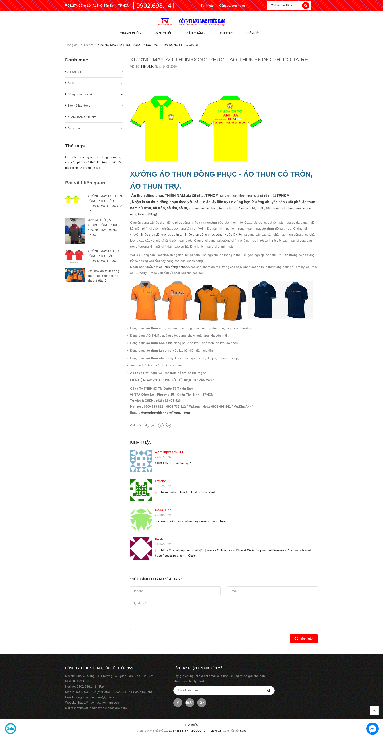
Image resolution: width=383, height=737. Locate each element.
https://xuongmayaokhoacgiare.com (102, 707)
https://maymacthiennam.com (99, 702)
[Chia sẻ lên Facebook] (146, 425)
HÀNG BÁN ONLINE (81, 116)
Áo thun (72, 83)
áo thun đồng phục (172, 267)
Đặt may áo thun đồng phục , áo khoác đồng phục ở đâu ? (103, 275)
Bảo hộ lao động (78, 105)
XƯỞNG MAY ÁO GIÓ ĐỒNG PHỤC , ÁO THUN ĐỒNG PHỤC (103, 256)
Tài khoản (208, 5)
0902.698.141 (155, 5)
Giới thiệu (163, 33)
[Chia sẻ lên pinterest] (161, 425)
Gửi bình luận (303, 638)
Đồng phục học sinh (81, 94)
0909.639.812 (86, 692)
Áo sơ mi (73, 128)
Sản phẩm (195, 33)
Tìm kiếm (192, 725)
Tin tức (226, 33)
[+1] (168, 425)
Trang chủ (129, 33)
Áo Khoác (74, 71)
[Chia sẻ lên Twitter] (153, 425)
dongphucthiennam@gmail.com (165, 412)
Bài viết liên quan (85, 182)
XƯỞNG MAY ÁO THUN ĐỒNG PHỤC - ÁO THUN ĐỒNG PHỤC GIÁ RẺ (219, 60)
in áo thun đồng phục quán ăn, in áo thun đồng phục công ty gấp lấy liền (192, 234)
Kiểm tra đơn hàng (232, 5)
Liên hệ (252, 33)
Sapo (243, 730)
